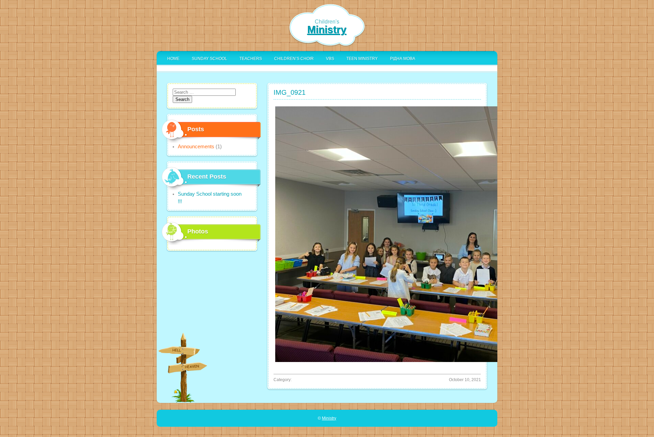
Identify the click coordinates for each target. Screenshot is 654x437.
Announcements (196, 146)
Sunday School (209, 58)
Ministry (327, 29)
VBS (330, 58)
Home (173, 58)
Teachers (250, 58)
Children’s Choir (294, 58)
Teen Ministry (362, 58)
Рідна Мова (402, 58)
